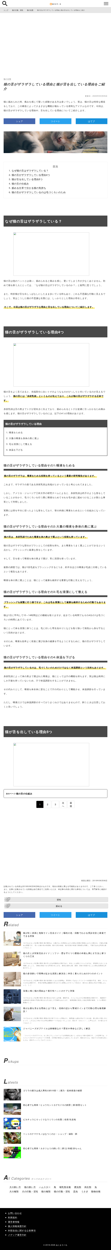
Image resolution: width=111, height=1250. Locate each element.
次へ (63, 804)
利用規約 (12, 1217)
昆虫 (75, 1191)
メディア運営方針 (17, 1234)
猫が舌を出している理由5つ (27, 179)
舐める (59, 906)
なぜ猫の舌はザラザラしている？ (30, 170)
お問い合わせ (15, 1213)
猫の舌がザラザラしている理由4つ (31, 175)
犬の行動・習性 (30, 1191)
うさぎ (84, 1191)
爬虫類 (77, 1187)
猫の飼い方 (30, 1187)
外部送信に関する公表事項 (22, 1230)
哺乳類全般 (65, 1187)
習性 (59, 899)
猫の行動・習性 (62, 1191)
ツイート (55, 121)
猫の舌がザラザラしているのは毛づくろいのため (39, 192)
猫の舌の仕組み (20, 183)
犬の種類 (14, 1191)
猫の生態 (7, 79)
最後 (71, 804)
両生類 (87, 1187)
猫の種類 (46, 1191)
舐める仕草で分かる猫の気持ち (29, 188)
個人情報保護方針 (17, 1226)
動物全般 (96, 1191)
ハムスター (45, 1187)
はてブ (91, 121)
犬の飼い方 (15, 1187)
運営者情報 (14, 1221)
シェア (19, 121)
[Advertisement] (55, 36)
